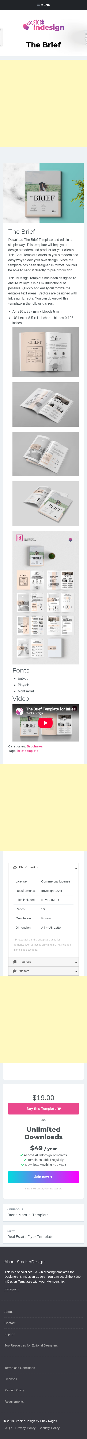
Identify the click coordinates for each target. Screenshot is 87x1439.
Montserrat (26, 691)
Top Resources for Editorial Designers (31, 1345)
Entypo (23, 678)
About (8, 1311)
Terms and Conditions (19, 1368)
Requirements (14, 1401)
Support (9, 1334)
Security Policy (49, 1428)
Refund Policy (14, 1390)
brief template (27, 751)
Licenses (10, 1379)
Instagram (11, 1289)
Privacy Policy (25, 1428)
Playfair (23, 685)
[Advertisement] (43, 103)
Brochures (35, 746)
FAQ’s (7, 1428)
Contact (9, 1323)
